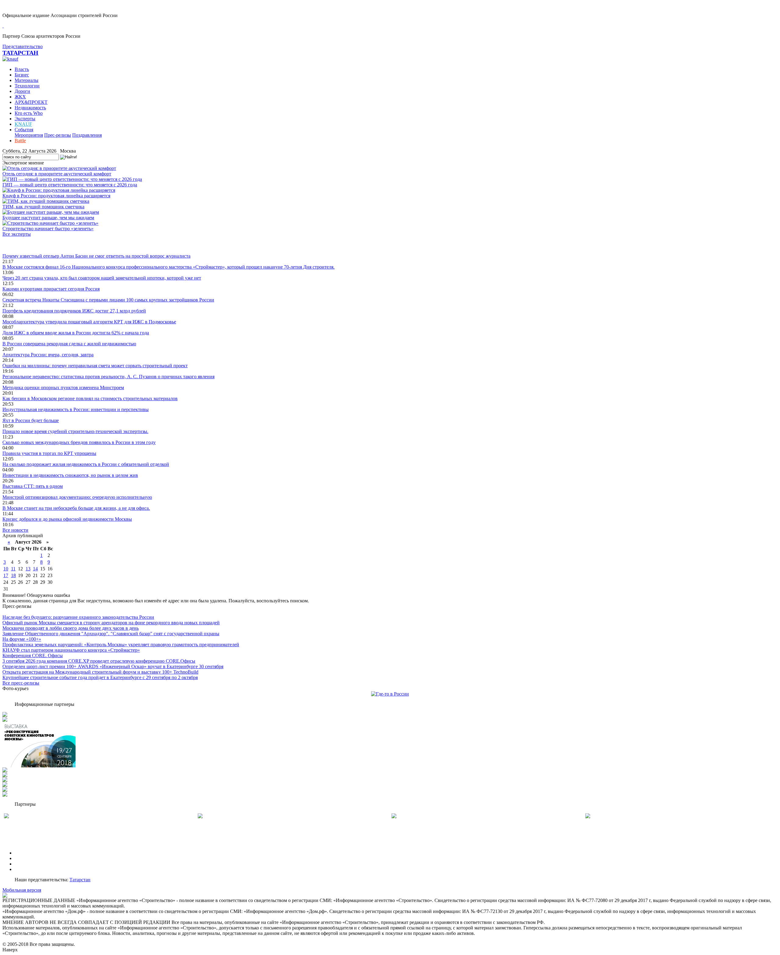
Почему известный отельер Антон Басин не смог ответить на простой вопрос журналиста (96, 256)
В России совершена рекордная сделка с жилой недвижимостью (69, 343)
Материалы (26, 80)
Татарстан (79, 879)
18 (13, 575)
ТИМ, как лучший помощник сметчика (43, 206)
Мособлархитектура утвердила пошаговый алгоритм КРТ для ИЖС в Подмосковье (89, 321)
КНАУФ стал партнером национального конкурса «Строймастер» (71, 650)
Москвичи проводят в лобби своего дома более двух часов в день (70, 628)
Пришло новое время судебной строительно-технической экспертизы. (75, 431)
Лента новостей (18, 245)
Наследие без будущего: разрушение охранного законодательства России (78, 617)
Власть (22, 69)
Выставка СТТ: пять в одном (32, 486)
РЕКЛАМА (27, 858)
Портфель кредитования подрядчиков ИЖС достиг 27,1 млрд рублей (74, 310)
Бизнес (22, 74)
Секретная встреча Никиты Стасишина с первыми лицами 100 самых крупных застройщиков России (108, 299)
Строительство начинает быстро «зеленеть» (48, 228)
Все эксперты (16, 234)
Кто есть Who (29, 113)
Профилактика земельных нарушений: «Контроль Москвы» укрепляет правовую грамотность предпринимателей (120, 644)
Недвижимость (30, 107)
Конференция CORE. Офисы (32, 655)
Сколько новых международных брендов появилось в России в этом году (79, 442)
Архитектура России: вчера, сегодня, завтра (48, 354)
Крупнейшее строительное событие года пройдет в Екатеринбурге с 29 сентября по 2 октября (100, 677)
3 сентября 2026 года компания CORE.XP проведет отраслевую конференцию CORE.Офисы (98, 661)
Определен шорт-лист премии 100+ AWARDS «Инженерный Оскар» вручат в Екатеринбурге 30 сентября (112, 666)
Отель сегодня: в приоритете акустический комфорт (56, 173)
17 (5, 575)
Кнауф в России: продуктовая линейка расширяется (56, 195)
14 (35, 568)
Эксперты (25, 118)
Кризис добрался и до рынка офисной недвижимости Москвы (67, 519)
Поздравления (87, 135)
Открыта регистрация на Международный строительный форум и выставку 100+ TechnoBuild (100, 672)
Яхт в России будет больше (30, 420)
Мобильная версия (21, 890)
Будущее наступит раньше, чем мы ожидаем (48, 217)
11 (13, 568)
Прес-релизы (57, 135)
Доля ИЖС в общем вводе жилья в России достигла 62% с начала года (75, 332)
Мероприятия (29, 135)
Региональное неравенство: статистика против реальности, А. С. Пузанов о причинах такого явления (108, 376)
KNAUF (23, 124)
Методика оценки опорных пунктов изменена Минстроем (63, 387)
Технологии (27, 85)
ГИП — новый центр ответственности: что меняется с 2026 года (69, 184)
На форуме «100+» (21, 639)
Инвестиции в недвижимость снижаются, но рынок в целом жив (70, 475)
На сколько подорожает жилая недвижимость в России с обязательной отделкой (85, 464)
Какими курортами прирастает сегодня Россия (51, 288)
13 (28, 568)
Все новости (15, 530)
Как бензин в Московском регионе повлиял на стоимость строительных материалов (90, 398)
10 (5, 568)
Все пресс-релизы (20, 682)
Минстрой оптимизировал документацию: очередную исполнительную (77, 497)
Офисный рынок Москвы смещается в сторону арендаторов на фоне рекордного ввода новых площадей (111, 622)
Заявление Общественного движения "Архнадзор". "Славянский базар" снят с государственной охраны (110, 633)
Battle (20, 140)
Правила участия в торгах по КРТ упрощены (49, 453)
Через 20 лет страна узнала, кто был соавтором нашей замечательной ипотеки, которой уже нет (101, 277)
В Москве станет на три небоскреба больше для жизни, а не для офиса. (76, 508)
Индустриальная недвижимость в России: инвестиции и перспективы (75, 409)
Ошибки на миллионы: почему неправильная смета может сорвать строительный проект (95, 365)
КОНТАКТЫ (28, 869)
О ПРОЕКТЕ (28, 852)
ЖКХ (20, 96)
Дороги (22, 91)
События (24, 129)
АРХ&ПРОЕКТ (31, 102)
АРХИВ (23, 863)
